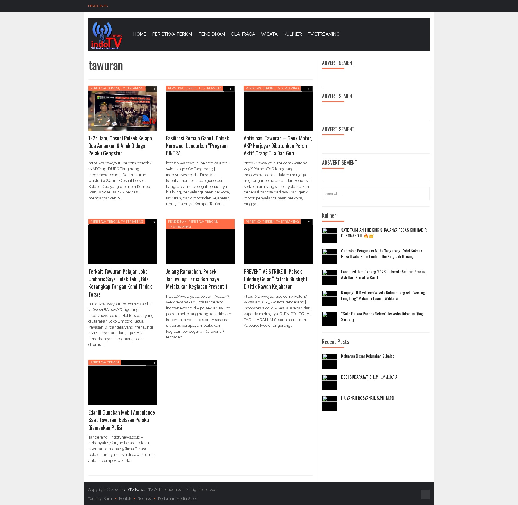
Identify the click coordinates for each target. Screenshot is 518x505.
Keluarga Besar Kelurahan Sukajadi (368, 356)
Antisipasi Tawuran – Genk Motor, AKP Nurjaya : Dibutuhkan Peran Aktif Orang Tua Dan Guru (278, 145)
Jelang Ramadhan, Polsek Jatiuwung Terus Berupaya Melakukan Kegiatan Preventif (197, 278)
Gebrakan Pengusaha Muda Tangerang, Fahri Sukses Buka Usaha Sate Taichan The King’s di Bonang (381, 253)
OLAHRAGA (243, 34)
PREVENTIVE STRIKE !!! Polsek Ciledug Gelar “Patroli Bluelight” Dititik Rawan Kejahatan (276, 278)
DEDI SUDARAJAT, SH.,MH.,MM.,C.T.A (369, 377)
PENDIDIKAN (212, 34)
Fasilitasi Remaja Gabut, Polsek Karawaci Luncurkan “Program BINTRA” (197, 145)
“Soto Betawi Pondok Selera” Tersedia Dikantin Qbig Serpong (382, 316)
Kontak (125, 498)
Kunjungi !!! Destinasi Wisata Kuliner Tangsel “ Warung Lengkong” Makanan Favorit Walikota (383, 295)
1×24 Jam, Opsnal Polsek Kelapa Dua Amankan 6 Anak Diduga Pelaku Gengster (120, 145)
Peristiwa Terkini (105, 88)
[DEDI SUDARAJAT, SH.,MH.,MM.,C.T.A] (329, 382)
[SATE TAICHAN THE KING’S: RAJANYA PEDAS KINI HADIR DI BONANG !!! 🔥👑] (329, 235)
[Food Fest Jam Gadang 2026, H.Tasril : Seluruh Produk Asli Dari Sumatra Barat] (329, 277)
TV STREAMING (324, 34)
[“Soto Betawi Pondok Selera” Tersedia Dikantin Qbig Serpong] (329, 319)
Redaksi (145, 498)
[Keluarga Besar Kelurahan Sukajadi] (329, 361)
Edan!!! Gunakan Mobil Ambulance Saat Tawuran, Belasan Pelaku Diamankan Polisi (121, 419)
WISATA (269, 34)
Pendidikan (177, 221)
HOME (139, 34)
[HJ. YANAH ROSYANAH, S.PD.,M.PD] (329, 403)
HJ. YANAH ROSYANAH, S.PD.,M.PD (367, 398)
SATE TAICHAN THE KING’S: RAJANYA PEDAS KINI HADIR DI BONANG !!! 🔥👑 (384, 232)
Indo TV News (133, 489)
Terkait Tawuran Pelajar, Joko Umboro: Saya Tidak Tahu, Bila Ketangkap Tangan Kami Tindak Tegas (120, 282)
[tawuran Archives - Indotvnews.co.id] (106, 35)
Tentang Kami (100, 498)
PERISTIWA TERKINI (172, 34)
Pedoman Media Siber (177, 498)
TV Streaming (132, 88)
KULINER (293, 34)
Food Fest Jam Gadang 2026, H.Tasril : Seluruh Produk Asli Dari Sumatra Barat (383, 274)
